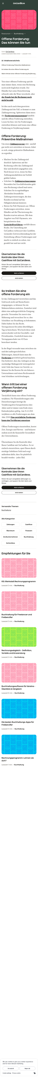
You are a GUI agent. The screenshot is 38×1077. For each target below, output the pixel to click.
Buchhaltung (18, 33)
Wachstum (10, 531)
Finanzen (28, 531)
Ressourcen (6, 33)
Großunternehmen (10, 537)
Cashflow (28, 524)
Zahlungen (11, 524)
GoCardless (10, 52)
